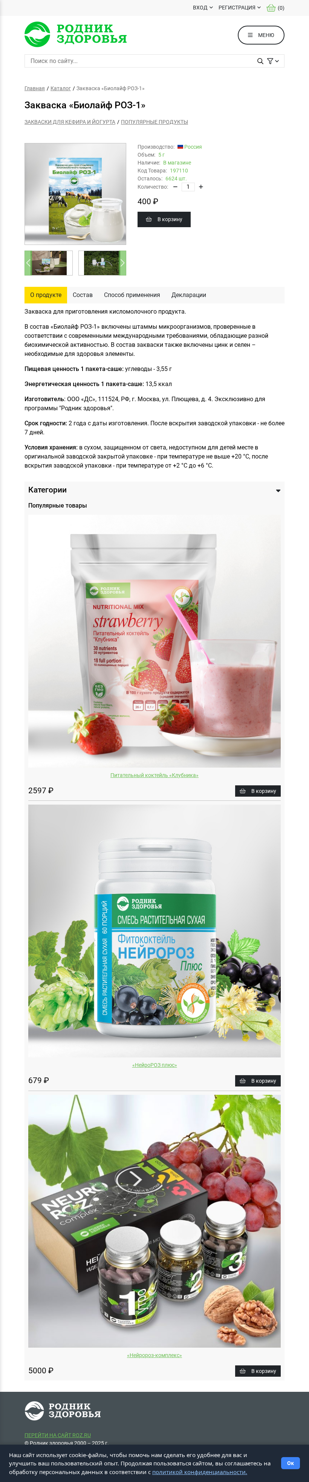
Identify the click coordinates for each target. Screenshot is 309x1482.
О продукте (45, 295)
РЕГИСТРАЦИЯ (237, 8)
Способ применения (132, 295)
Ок (290, 1463)
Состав (83, 295)
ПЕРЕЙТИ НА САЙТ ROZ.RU (57, 1435)
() (281, 8)
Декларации (188, 295)
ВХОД (200, 8)
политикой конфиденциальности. (199, 1472)
